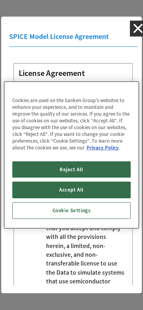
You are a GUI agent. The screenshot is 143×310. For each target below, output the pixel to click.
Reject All (71, 169)
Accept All (71, 189)
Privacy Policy (103, 147)
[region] (71, 155)
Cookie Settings (71, 210)
